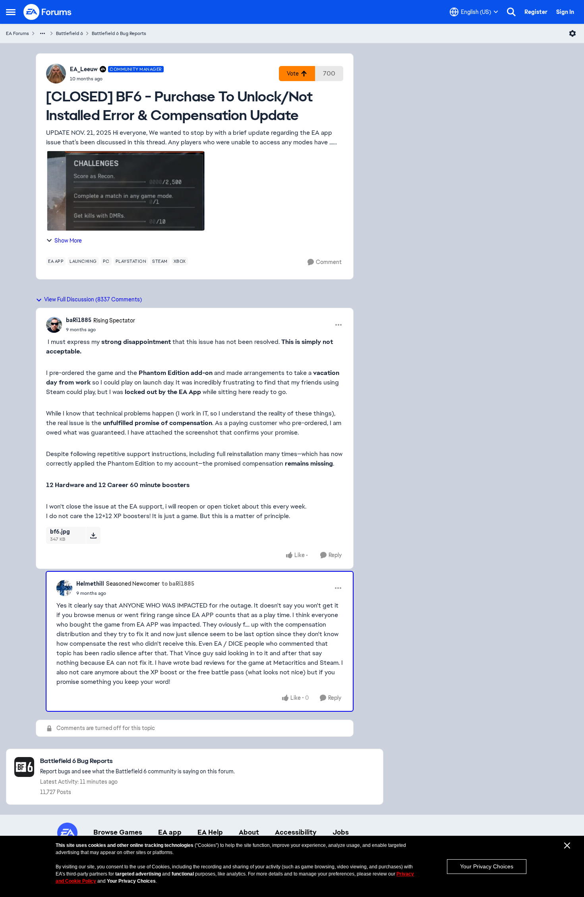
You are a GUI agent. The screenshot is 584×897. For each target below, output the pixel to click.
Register (535, 12)
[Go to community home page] (47, 12)
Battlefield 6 (69, 33)
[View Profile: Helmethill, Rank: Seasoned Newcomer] (64, 588)
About (249, 832)
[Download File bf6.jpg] (93, 535)
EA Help (210, 832)
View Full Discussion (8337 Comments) (93, 299)
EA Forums (17, 33)
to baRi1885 (178, 583)
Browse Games (117, 832)
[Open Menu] (572, 33)
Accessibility (296, 832)
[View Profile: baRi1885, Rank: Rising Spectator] (54, 325)
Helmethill (90, 583)
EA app (170, 832)
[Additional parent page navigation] (42, 33)
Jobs (341, 832)
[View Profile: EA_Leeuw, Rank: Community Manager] (56, 73)
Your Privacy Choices (486, 866)
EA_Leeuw (84, 69)
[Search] (511, 12)
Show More (68, 240)
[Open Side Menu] (10, 12)
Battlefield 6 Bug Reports (119, 33)
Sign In (565, 12)
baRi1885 (78, 320)
